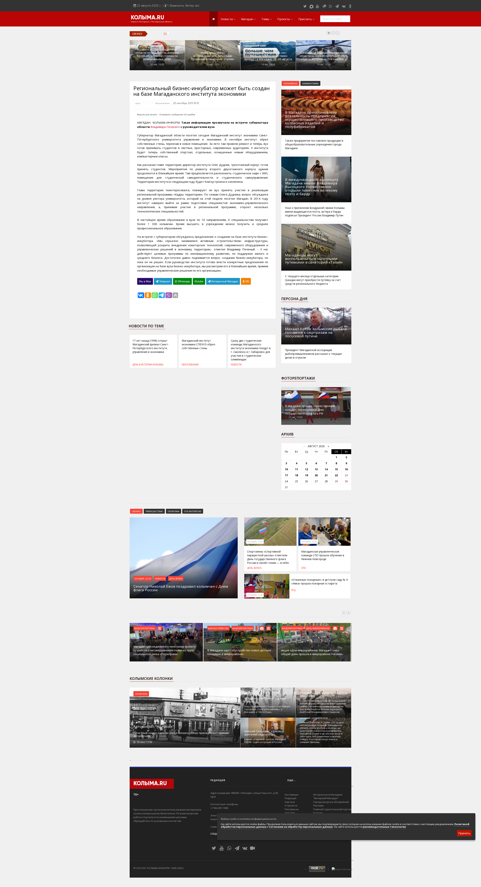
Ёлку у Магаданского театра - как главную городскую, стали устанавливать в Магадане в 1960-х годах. (267, 709)
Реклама (318, 805)
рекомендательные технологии (384, 826)
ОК (247, 281)
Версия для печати (147, 114)
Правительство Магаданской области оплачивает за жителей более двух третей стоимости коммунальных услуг (157, 54)
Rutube (199, 281)
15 (336, 469)
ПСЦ (293, 590)
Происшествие (154, 511)
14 (326, 469)
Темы (265, 19)
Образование (162, 103)
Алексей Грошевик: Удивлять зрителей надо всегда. (264, 733)
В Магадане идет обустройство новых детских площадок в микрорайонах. (239, 652)
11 (296, 469)
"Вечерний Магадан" (326, 798)
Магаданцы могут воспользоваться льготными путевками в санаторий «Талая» (212, 56)
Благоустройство (218, 628)
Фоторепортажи (298, 378)
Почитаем (141, 693)
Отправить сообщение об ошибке (177, 114)
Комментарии (310, 83)
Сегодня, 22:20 (142, 578)
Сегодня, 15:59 (255, 541)
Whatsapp (183, 281)
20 (316, 475)
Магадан (247, 19)
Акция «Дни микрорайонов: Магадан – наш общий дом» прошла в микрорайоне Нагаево (312, 652)
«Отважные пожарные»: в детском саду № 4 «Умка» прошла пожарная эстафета (319, 581)
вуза (137, 103)
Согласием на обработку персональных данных (301, 826)
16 (346, 469)
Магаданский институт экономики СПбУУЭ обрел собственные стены (198, 344)
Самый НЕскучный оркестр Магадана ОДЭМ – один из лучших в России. (265, 741)
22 (336, 475)
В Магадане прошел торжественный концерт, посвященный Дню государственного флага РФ (310, 409)
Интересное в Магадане (328, 794)
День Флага (175, 578)
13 (316, 469)
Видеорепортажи (144, 628)
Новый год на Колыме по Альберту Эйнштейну (323, 694)
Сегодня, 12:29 (255, 595)
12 (306, 469)
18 (296, 475)
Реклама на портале (292, 811)
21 (326, 475)
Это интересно (192, 511)
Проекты (283, 19)
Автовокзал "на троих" (153, 726)
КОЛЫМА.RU (147, 18)
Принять (464, 833)
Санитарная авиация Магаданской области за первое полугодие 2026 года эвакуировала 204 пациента (323, 56)
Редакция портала (290, 800)
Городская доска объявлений (331, 802)
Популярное (290, 83)
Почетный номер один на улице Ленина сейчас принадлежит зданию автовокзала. (181, 734)
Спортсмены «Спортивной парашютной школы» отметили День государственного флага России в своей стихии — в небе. (268, 557)
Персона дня (294, 298)
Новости (227, 19)
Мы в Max (145, 281)
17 (286, 475)
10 (286, 469)
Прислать (305, 19)
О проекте (291, 805)
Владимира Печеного (165, 127)
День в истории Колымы (147, 364)
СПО (303, 567)
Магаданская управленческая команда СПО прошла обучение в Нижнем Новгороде (235, 33)
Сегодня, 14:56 (309, 541)
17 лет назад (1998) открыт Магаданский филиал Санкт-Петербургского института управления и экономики (150, 346)
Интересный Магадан (224, 281)
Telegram (164, 281)
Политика (173, 511)
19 (306, 475)
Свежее (136, 511)
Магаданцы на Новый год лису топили (265, 700)
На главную (292, 794)
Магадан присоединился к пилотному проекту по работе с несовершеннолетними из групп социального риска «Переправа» (164, 650)
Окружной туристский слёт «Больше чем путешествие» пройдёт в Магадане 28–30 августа (268, 56)
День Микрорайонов (318, 628)
